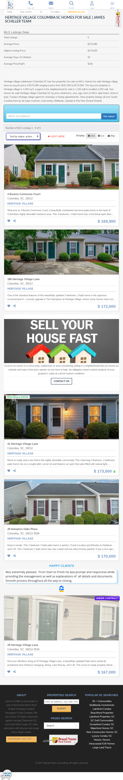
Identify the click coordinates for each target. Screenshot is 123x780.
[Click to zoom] (61, 577)
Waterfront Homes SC (102, 728)
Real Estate (26, 12)
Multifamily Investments (102, 705)
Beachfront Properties (102, 712)
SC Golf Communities (101, 720)
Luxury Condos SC (102, 735)
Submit (61, 708)
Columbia (55, 12)
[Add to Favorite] (8, 221)
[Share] (14, 221)
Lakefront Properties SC (102, 716)
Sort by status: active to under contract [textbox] (25, 136)
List (102, 136)
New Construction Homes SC (102, 732)
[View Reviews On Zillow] (61, 588)
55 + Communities (102, 701)
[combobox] (23, 136)
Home (9, 12)
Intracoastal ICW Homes (102, 743)
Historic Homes (102, 739)
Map (113, 136)
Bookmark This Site (21, 739)
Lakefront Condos (102, 708)
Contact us (61, 381)
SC (41, 12)
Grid (93, 136)
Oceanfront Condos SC (102, 724)
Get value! (109, 116)
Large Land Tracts (102, 747)
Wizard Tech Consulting (55, 763)
